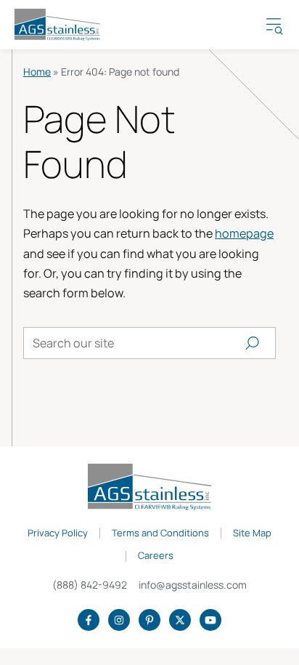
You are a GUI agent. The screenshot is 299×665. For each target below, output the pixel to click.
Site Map (252, 533)
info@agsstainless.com (193, 585)
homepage (244, 233)
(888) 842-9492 (89, 585)
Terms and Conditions (160, 533)
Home (37, 71)
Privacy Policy (58, 533)
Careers (155, 556)
